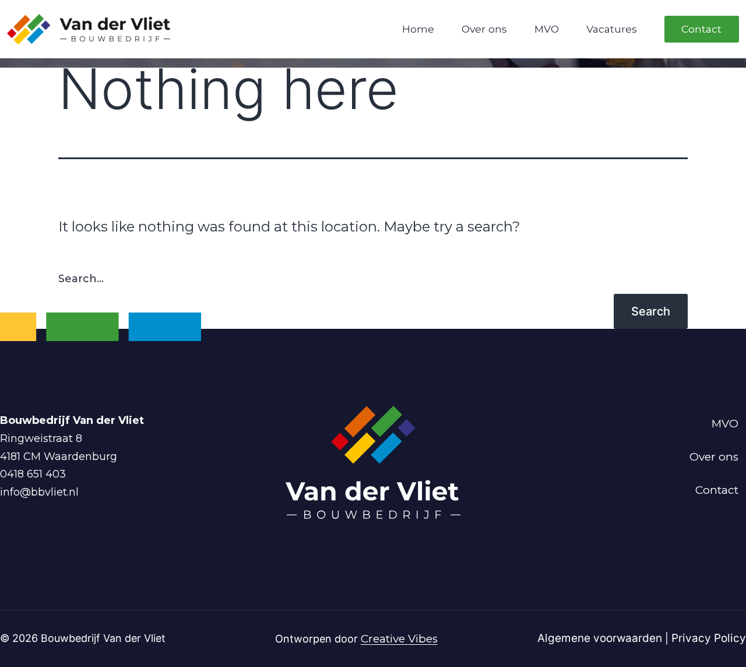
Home (418, 29)
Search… (81, 278)
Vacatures (611, 29)
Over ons (484, 29)
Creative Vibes (399, 638)
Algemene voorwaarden (601, 638)
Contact (701, 29)
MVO (546, 29)
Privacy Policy (708, 638)
